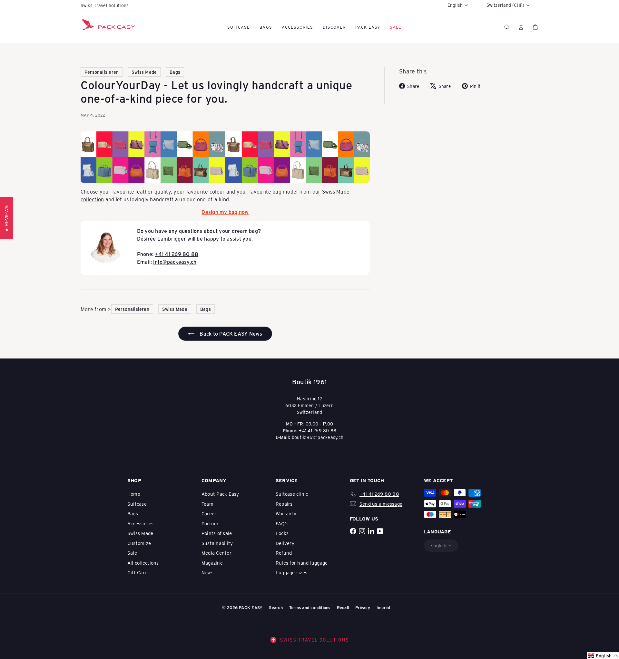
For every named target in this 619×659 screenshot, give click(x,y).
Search (275, 607)
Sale (132, 552)
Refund (284, 552)
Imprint (384, 607)
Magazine (212, 562)
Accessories (297, 27)
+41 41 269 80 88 (176, 254)
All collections (143, 562)
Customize (139, 543)
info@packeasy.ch (174, 261)
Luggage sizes (291, 572)
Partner (210, 523)
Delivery (285, 543)
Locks (282, 533)
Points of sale (216, 533)
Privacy (362, 607)
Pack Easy (367, 27)
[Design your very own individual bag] (225, 157)
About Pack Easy (220, 494)
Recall (343, 607)
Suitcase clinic (292, 494)
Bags (266, 27)
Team (207, 504)
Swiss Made (140, 533)
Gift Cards (138, 572)
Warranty (286, 513)
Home (133, 494)
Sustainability (217, 543)
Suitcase (238, 27)
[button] (603, 655)
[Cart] (535, 26)
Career (208, 513)
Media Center (216, 552)
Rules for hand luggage (302, 562)
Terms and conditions (309, 607)
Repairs (284, 504)
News (207, 572)
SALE (395, 27)
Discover (334, 27)
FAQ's (282, 523)
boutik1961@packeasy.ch (317, 437)
